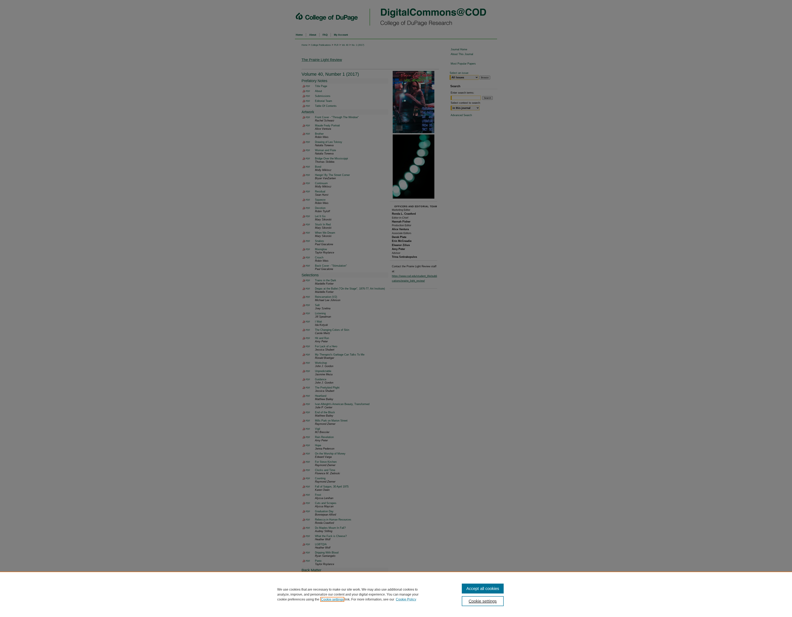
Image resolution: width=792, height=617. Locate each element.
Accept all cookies (482, 588)
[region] (396, 594)
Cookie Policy (406, 599)
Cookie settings (332, 599)
